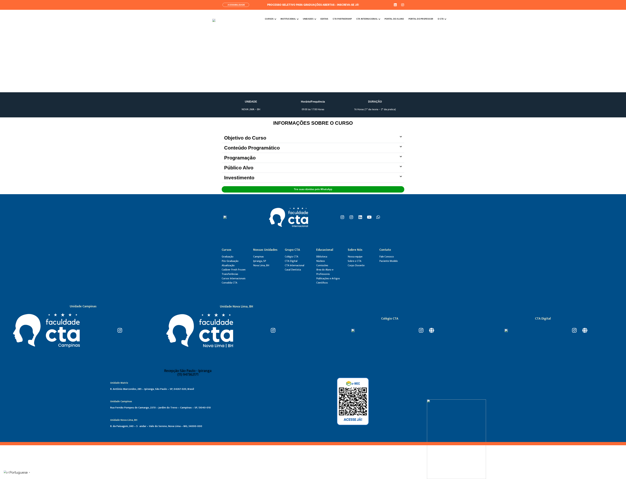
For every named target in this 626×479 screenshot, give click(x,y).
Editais (324, 19)
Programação (240, 157)
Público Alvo (238, 167)
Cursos (269, 19)
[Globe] (431, 330)
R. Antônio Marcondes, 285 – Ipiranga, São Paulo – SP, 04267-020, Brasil (152, 389)
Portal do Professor (421, 19)
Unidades (308, 19)
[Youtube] (369, 217)
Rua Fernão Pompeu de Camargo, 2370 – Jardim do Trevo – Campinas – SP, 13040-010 (160, 407)
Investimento (239, 177)
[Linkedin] (395, 5)
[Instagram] (402, 5)
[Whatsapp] (378, 217)
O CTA (441, 19)
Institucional (288, 19)
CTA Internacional (367, 19)
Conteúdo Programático (252, 147)
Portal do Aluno (394, 19)
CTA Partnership (342, 19)
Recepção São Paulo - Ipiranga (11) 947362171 (187, 373)
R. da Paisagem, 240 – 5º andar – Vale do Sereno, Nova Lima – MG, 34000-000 (156, 426)
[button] (313, 138)
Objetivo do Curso (245, 138)
